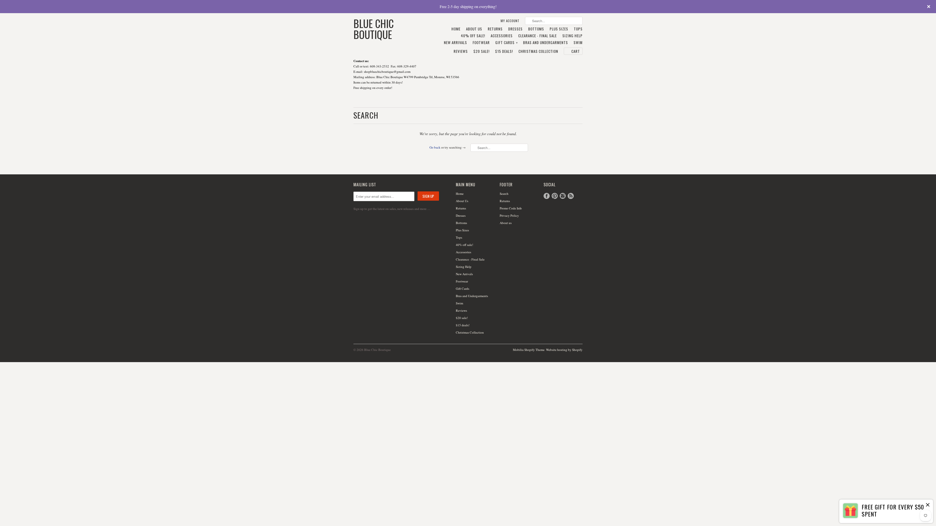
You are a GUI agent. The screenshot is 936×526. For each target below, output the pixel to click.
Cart (575, 51)
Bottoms (536, 29)
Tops (578, 29)
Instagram (563, 196)
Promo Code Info (511, 208)
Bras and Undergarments (545, 42)
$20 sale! (481, 51)
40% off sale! (473, 35)
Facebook (547, 196)
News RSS (571, 196)
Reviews (461, 51)
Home (455, 29)
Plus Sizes (559, 29)
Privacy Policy (509, 215)
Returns (495, 29)
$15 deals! (504, 51)
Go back (434, 147)
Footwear (481, 42)
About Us (474, 29)
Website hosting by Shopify (564, 350)
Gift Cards (506, 42)
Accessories (502, 35)
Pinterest (555, 196)
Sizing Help (572, 35)
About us (506, 223)
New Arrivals (455, 42)
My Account (510, 21)
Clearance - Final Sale (537, 35)
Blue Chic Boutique (373, 28)
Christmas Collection (538, 51)
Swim (578, 42)
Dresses (515, 29)
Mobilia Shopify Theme (529, 350)
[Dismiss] (928, 505)
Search (504, 193)
